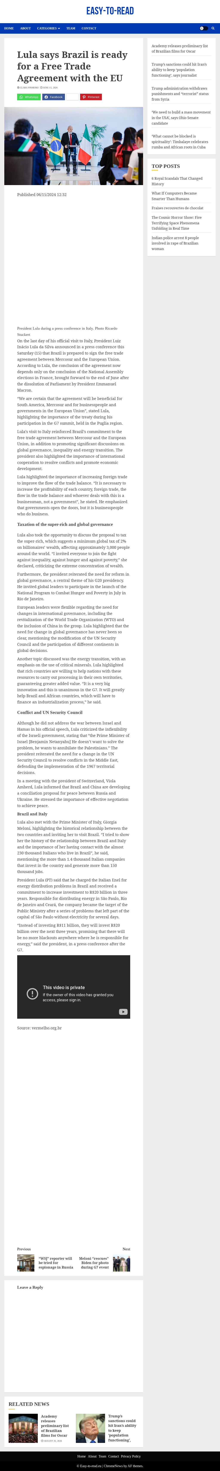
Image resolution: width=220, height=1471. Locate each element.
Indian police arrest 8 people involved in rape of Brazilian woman (175, 243)
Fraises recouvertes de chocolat (177, 208)
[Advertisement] (74, 230)
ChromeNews (113, 1466)
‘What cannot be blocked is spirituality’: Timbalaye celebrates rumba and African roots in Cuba (180, 141)
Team (70, 28)
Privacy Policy (131, 1456)
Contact (89, 28)
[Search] (213, 28)
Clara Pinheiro (29, 87)
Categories (47, 28)
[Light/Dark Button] (204, 28)
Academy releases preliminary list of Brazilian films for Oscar (55, 1426)
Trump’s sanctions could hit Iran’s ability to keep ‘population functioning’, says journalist (179, 70)
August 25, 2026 (53, 1441)
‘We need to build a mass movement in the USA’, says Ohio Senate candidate (181, 117)
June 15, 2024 (50, 87)
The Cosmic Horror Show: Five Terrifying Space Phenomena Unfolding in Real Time (177, 223)
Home (9, 28)
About (25, 28)
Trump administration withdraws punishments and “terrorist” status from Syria (180, 94)
